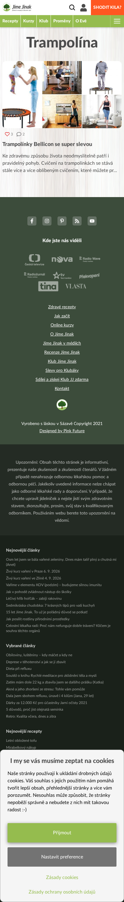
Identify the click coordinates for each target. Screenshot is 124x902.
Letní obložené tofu (21, 740)
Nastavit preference (62, 857)
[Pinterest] (62, 220)
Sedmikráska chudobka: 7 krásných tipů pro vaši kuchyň (50, 605)
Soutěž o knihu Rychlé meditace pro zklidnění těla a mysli (51, 675)
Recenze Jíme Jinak (62, 352)
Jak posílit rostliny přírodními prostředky (38, 619)
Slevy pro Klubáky (62, 370)
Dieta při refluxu (19, 668)
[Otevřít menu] (116, 21)
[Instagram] (46, 220)
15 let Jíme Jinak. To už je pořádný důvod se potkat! (47, 612)
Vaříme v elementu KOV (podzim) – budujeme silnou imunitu (54, 585)
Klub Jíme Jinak (62, 361)
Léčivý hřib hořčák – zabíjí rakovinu (34, 598)
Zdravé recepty (62, 307)
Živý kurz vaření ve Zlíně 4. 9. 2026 (33, 578)
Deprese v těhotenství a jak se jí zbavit (36, 662)
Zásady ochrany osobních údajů (62, 892)
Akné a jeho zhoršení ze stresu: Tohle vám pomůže (45, 689)
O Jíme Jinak (62, 334)
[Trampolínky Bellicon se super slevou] (62, 94)
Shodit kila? (107, 7)
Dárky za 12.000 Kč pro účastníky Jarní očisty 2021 (46, 703)
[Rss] (77, 220)
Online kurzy (62, 325)
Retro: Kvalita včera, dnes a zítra (31, 716)
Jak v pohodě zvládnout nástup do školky (38, 592)
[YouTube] (92, 220)
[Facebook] (31, 220)
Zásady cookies (62, 877)
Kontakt (62, 389)
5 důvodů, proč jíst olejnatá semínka (34, 709)
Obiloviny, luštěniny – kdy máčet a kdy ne (39, 655)
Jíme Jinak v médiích (62, 343)
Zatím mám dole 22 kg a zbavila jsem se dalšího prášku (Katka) (55, 682)
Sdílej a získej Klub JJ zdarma (62, 380)
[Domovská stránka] (17, 8)
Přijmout (62, 832)
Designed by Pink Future (62, 431)
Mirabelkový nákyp (21, 747)
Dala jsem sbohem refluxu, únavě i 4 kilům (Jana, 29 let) (50, 696)
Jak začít (62, 316)
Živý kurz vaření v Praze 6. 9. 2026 (33, 571)
